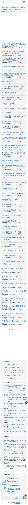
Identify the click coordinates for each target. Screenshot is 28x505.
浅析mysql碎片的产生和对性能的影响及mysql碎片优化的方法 (13, 45)
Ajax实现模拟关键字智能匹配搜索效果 (14, 183)
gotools (13, 479)
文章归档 (4, 471)
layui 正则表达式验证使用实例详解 (12, 194)
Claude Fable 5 (6, 489)
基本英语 (13, 490)
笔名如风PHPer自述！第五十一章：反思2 (14, 322)
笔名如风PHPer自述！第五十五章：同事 (14, 292)
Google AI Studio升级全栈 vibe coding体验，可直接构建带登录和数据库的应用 (15, 452)
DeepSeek (9, 492)
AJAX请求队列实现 (8, 81)
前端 (7, 70)
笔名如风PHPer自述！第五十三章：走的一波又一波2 (14, 307)
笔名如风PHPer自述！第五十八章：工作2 (14, 270)
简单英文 (9, 489)
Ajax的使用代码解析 (8, 103)
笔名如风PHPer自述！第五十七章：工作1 (14, 277)
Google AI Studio (9, 482)
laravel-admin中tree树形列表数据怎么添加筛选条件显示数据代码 (13, 52)
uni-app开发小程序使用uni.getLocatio (13, 407)
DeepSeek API (12, 492)
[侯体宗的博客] (4, 2)
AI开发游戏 (11, 486)
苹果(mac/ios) (8, 378)
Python (20, 375)
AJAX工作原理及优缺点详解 (10, 98)
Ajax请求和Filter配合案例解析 (11, 127)
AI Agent (7, 375)
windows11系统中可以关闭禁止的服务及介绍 (15, 417)
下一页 (17, 329)
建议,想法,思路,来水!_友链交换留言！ (13, 398)
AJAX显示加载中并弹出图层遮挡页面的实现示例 (13, 167)
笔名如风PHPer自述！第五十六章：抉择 (14, 285)
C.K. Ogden (16, 490)
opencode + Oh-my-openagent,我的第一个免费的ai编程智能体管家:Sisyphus (15, 441)
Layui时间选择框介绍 (8, 256)
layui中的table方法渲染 (9, 205)
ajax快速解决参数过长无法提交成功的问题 (14, 139)
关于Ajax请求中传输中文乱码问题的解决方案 (14, 110)
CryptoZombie (14, 477)
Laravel (9, 55)
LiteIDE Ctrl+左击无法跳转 (9, 479)
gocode (16, 480)
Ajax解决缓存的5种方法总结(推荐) (12, 132)
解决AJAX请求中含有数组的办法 (12, 122)
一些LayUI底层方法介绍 (9, 245)
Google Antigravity (16, 483)
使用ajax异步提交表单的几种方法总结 (14, 116)
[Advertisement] (14, 27)
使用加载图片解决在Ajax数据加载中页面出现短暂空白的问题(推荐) (14, 146)
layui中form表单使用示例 (10, 226)
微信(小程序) (21, 370)
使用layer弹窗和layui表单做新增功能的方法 (13, 262)
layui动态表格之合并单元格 (10, 199)
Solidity (11, 477)
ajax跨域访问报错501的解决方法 (12, 160)
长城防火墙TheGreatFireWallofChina (13, 389)
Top (26, 402)
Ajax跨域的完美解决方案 (9, 188)
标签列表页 (7, 474)
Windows (14, 375)
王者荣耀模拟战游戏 (15, 486)
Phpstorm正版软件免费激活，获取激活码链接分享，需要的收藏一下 (13, 8)
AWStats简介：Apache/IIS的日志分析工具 (14, 421)
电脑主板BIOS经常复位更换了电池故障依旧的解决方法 (13, 75)
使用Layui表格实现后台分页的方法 (13, 250)
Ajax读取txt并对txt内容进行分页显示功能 (14, 67)
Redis (12, 373)
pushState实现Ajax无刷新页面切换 (13, 87)
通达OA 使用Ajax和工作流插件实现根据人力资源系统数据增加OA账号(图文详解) (13, 175)
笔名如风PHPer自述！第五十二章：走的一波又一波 (14, 314)
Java (23, 365)
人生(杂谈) (10, 272)
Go (23, 373)
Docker (18, 373)
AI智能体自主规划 (7, 486)
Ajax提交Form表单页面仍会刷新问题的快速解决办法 (13, 154)
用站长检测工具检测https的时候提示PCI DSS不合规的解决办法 (13, 60)
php (6, 367)
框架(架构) (12, 367)
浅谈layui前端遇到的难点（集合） (12, 210)
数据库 (9, 47)
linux (18, 365)
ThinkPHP (7, 370)
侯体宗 (14, 498)
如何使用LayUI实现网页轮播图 (11, 215)
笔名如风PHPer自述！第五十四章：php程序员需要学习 (13, 299)
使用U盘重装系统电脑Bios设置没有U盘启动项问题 (13, 238)
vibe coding (12, 482)
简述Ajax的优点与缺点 (9, 92)
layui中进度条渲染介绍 (9, 221)
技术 (9, 11)
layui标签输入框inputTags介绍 (11, 232)
